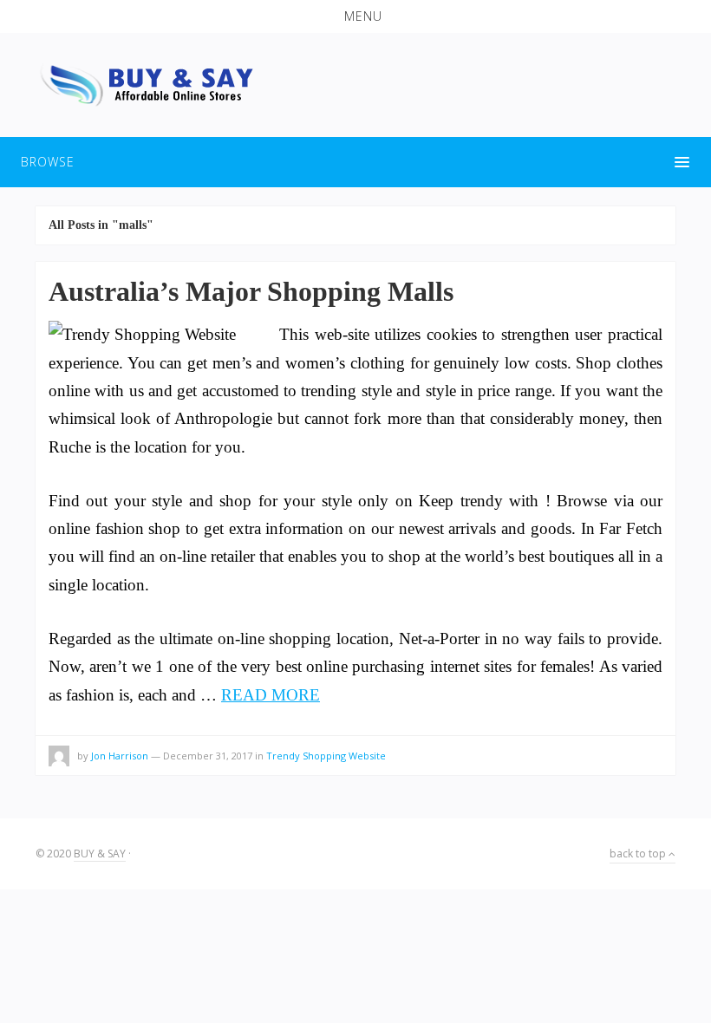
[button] (355, 16)
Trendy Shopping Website (326, 755)
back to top (639, 853)
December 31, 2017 (207, 755)
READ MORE (270, 695)
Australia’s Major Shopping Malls (251, 291)
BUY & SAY (100, 853)
